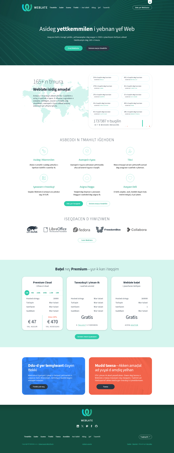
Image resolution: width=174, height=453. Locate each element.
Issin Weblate (87, 240)
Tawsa (105, 386)
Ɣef (99, 7)
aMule (102, 79)
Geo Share (134, 97)
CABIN (101, 88)
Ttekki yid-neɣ (39, 386)
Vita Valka (149, 444)
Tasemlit (106, 7)
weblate (87, 420)
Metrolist (134, 79)
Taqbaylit (144, 437)
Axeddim (66, 436)
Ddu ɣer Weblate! (142, 7)
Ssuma (68, 7)
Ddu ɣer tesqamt (73, 203)
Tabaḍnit (135, 444)
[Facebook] (91, 426)
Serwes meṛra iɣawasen (87, 336)
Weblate (41, 8)
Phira (132, 105)
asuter (134, 325)
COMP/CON (134, 88)
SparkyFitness (135, 114)
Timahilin (53, 7)
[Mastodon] (87, 426)
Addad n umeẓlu (87, 444)
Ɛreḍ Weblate (73, 48)
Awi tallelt (85, 7)
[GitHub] (96, 426)
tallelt (82, 325)
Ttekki (75, 7)
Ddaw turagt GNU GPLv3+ (46, 444)
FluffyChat (103, 114)
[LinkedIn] (77, 426)
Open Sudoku (104, 105)
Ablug (94, 7)
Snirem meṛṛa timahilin (98, 48)
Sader (61, 7)
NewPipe (102, 97)
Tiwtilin (129, 444)
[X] (82, 426)
